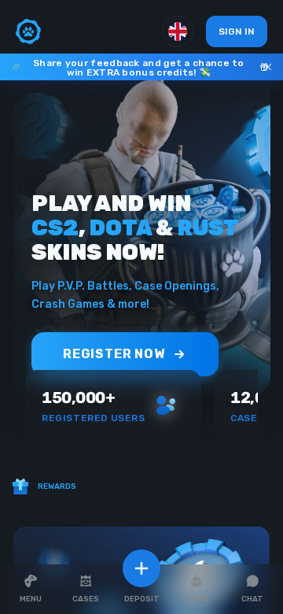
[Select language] (177, 31)
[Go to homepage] (28, 31)
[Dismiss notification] (268, 67)
